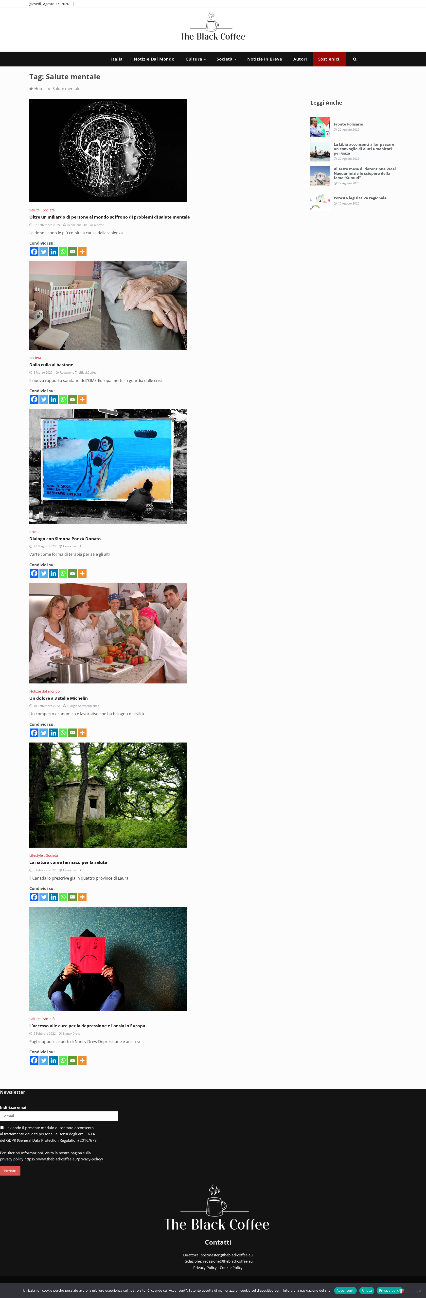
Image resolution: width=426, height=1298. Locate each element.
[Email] (72, 251)
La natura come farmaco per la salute (68, 862)
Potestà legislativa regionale (360, 197)
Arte (32, 531)
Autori (300, 59)
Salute (34, 210)
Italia (117, 59)
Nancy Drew (71, 1033)
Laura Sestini (72, 546)
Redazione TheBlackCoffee (85, 225)
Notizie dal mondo (154, 59)
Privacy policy (390, 1290)
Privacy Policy (205, 1267)
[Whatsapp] (63, 251)
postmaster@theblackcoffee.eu (226, 1254)
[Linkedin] (53, 251)
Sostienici (328, 59)
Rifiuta (367, 1290)
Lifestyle (36, 855)
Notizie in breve (264, 59)
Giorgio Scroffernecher (83, 706)
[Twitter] (43, 251)
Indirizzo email (14, 1107)
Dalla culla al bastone (51, 364)
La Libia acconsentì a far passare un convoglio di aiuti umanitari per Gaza (364, 149)
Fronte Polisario (348, 124)
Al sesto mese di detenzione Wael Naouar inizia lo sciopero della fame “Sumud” (365, 173)
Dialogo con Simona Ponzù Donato (65, 538)
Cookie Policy (231, 1267)
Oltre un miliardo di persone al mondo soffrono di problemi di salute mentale (109, 217)
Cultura (194, 59)
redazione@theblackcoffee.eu (228, 1261)
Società (225, 59)
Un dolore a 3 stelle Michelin (58, 698)
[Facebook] (34, 251)
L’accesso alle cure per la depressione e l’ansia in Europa (87, 1026)
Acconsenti (346, 1290)
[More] (82, 251)
